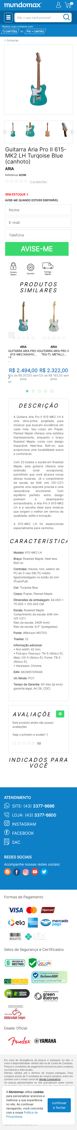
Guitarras (12, 40)
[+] (60, 713)
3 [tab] (37, 391)
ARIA (9, 168)
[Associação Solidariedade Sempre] (15, 1013)
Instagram (24, 824)
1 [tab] (25, 391)
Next (72, 132)
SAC (16, 842)
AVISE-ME (37, 249)
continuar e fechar (59, 1105)
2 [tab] (31, 391)
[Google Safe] (41, 964)
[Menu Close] (8, 17)
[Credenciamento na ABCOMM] (17, 982)
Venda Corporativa (49, 1079)
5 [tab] (50, 391)
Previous (5, 132)
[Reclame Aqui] (50, 978)
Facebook (23, 833)
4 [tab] (43, 391)
